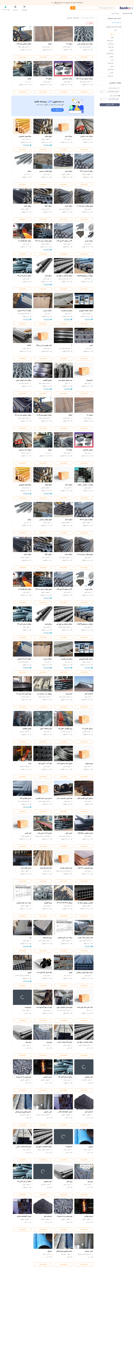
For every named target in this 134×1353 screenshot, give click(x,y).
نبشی (111, 66)
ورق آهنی (110, 44)
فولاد (112, 37)
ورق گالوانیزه (109, 53)
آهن (115, 30)
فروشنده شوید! (115, 13)
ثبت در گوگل (58, 110)
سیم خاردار (110, 76)
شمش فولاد (110, 40)
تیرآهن (111, 50)
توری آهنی (110, 63)
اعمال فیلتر (109, 105)
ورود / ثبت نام (6, 10)
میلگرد (91, 23)
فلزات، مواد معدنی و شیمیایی (113, 27)
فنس (112, 60)
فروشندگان (24, 10)
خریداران (15, 10)
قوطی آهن (110, 69)
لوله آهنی (110, 47)
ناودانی (111, 73)
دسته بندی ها (126, 13)
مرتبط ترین (76, 18)
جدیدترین (69, 18)
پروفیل (111, 57)
